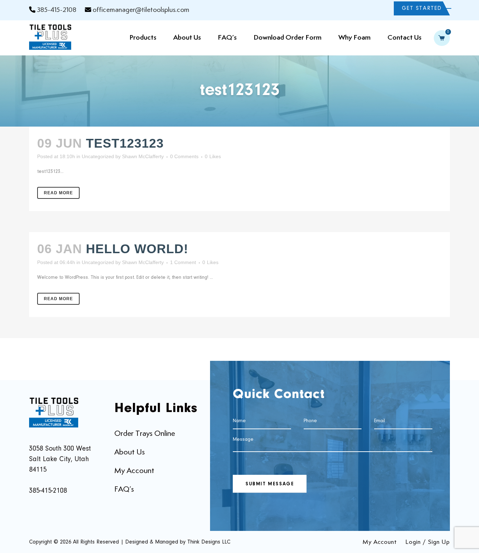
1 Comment (183, 262)
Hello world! (137, 249)
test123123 (125, 143)
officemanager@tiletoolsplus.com (141, 10)
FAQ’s (124, 489)
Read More (58, 192)
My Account (134, 471)
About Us (129, 452)
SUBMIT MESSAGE (269, 484)
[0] (442, 39)
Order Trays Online (144, 434)
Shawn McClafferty (143, 156)
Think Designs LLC (208, 542)
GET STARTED (422, 8)
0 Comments (184, 156)
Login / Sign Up (427, 542)
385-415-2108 (56, 10)
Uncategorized (98, 156)
